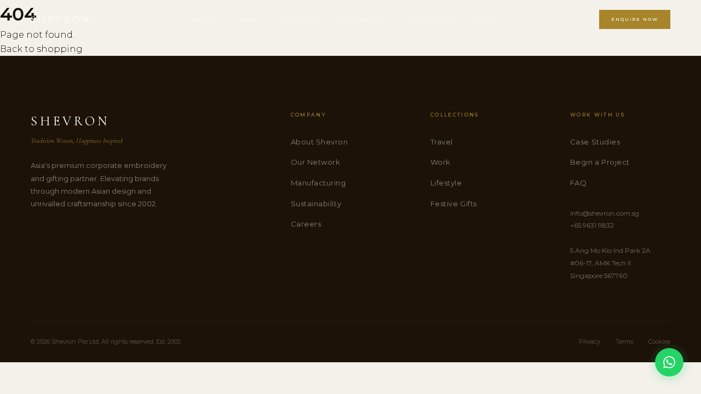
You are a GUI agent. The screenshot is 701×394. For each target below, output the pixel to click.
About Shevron (319, 141)
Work (249, 21)
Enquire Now (634, 19)
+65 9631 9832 (592, 225)
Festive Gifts (361, 21)
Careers (306, 223)
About (486, 21)
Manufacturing (318, 182)
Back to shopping (41, 49)
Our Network (316, 162)
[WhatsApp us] (669, 362)
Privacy (589, 341)
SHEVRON (61, 19)
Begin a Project (600, 162)
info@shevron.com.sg (604, 213)
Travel (204, 21)
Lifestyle (298, 21)
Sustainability (316, 203)
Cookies (659, 341)
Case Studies (430, 21)
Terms (624, 341)
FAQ (578, 182)
